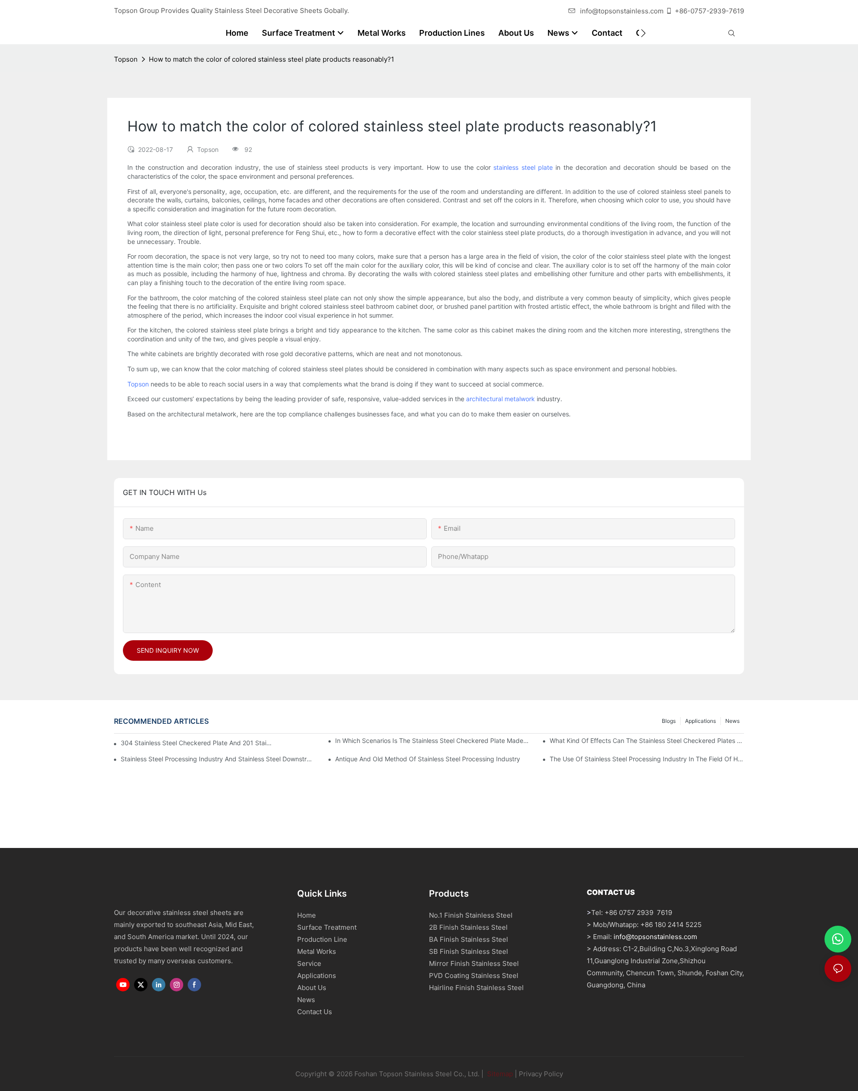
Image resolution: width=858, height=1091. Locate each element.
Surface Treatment (327, 927)
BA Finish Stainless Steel (468, 939)
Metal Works (316, 951)
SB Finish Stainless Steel (468, 951)
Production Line (322, 939)
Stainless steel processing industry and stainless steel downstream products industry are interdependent (218, 759)
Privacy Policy (541, 1074)
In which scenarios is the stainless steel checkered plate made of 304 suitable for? (432, 740)
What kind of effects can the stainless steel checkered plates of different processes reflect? (647, 740)
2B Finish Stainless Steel (468, 927)
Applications (700, 721)
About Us (311, 987)
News (732, 721)
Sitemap (499, 1074)
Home (306, 915)
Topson (126, 59)
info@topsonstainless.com (622, 11)
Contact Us (314, 1011)
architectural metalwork (500, 399)
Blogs (669, 721)
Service (309, 963)
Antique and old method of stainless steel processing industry (427, 759)
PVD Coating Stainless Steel (473, 975)
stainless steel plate (523, 167)
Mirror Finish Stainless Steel (474, 963)
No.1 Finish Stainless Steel (471, 915)
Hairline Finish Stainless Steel (476, 987)
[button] (643, 33)
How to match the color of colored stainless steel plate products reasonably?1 (271, 59)
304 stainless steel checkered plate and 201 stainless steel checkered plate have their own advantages (197, 743)
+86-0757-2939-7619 (709, 11)
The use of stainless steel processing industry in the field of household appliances (647, 759)
